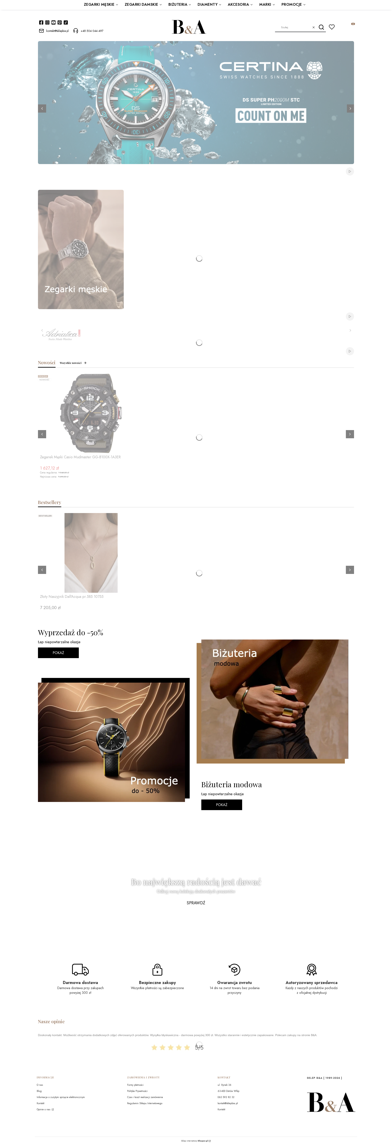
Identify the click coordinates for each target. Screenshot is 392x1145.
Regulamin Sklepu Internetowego (144, 1103)
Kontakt (40, 1103)
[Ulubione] (332, 27)
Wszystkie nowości (70, 363)
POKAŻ (58, 652)
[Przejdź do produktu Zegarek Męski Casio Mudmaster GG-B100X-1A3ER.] (91, 413)
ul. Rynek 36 (224, 1085)
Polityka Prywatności (137, 1091)
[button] (321, 27)
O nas (40, 1085)
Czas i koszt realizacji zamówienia (145, 1097)
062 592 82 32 (226, 1097)
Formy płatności (135, 1085)
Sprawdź (196, 903)
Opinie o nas (44, 1109)
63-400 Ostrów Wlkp (228, 1091)
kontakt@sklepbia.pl (228, 1103)
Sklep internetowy (194, 1141)
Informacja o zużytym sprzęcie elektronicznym (61, 1097)
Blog (39, 1091)
